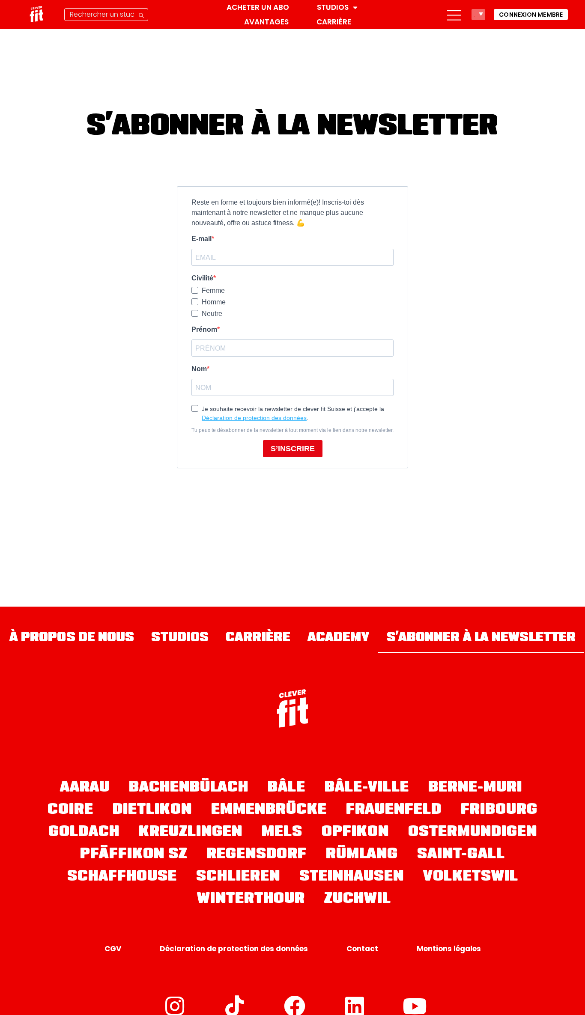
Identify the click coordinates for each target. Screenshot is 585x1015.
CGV (112, 949)
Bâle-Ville (367, 788)
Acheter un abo (258, 7)
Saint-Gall (461, 855)
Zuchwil (357, 899)
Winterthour (251, 899)
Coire (70, 810)
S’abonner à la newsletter (481, 638)
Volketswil (470, 877)
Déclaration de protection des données (234, 949)
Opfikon (355, 832)
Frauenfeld (394, 810)
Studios (333, 7)
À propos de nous (71, 638)
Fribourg (499, 810)
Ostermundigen (472, 832)
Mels (282, 832)
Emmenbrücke (269, 810)
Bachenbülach (188, 788)
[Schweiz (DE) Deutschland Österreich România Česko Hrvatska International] (479, 14)
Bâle (286, 788)
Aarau (85, 788)
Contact (362, 949)
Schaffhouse (122, 877)
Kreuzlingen (190, 832)
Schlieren (238, 877)
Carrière (333, 22)
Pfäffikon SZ (133, 855)
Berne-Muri (475, 788)
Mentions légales (449, 949)
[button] (454, 14)
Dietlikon (152, 810)
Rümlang (362, 855)
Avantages (266, 22)
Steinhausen (351, 877)
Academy (338, 638)
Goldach (83, 832)
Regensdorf (256, 855)
